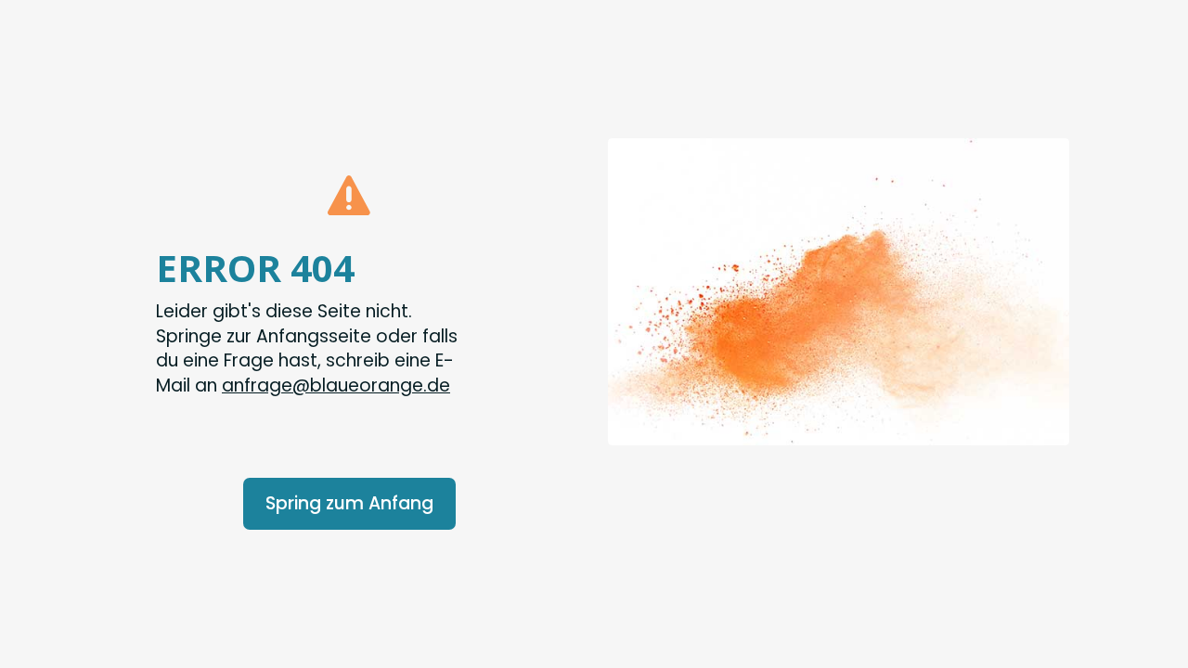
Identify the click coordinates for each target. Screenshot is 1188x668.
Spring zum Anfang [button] (349, 503)
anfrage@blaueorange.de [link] (336, 385)
